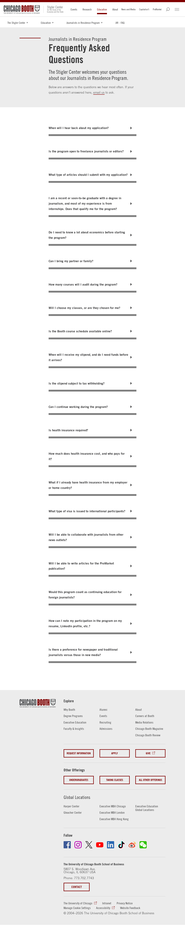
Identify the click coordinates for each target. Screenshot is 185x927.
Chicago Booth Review (147, 735)
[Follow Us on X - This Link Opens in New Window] (88, 844)
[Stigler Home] (53, 9)
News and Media (128, 9)
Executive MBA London (112, 812)
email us (99, 92)
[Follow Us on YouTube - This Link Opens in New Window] (99, 844)
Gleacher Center (73, 812)
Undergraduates (78, 780)
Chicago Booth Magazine (149, 729)
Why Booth (69, 709)
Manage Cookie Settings (77, 908)
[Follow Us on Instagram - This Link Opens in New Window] (78, 844)
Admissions (106, 729)
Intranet (106, 903)
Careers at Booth (144, 716)
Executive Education (75, 722)
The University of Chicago (78, 903)
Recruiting (105, 722)
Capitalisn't (144, 9)
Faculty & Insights (74, 729)
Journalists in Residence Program (83, 22)
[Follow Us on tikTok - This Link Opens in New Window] (121, 844)
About (115, 9)
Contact (76, 887)
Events (74, 9)
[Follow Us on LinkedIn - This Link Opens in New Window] (110, 844)
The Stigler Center (16, 22)
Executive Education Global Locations (146, 808)
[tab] (92, 128)
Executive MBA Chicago (113, 806)
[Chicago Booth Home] (22, 9)
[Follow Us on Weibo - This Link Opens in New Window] (132, 844)
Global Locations (77, 797)
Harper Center (71, 806)
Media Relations (144, 722)
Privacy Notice (125, 903)
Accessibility (103, 908)
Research (87, 9)
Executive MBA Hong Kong (114, 819)
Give (148, 753)
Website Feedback (130, 908)
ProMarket (157, 9)
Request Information (79, 753)
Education (102, 9)
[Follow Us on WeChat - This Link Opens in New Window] (143, 844)
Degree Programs (73, 716)
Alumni (103, 709)
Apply (114, 753)
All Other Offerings (150, 780)
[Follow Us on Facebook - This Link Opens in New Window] (67, 844)
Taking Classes (114, 780)
